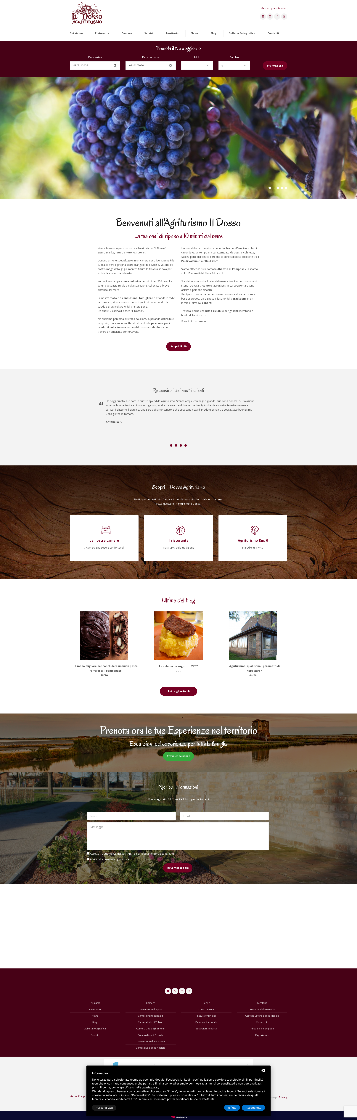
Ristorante (102, 33)
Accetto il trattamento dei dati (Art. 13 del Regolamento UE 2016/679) (132, 853)
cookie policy (150, 1087)
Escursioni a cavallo (206, 1022)
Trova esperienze (178, 756)
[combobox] (197, 65)
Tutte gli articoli (179, 691)
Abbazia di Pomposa (262, 1028)
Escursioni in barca (206, 1028)
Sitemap (272, 1097)
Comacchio (262, 1022)
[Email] (263, 16)
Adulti (197, 57)
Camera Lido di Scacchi (150, 1035)
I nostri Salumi (206, 1009)
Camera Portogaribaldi (150, 1015)
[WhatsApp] (270, 16)
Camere (127, 33)
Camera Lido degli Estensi (150, 1028)
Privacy (283, 1097)
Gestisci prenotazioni (273, 8)
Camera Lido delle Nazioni (150, 1047)
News (194, 33)
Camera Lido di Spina (151, 1009)
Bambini (234, 57)
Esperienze (262, 1035)
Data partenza (150, 57)
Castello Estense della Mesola (262, 1015)
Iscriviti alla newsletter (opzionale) (110, 859)
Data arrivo (95, 57)
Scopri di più (179, 346)
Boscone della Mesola (262, 1009)
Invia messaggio (178, 868)
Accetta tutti (253, 1107)
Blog (213, 33)
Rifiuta (232, 1107)
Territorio (171, 33)
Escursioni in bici (206, 1015)
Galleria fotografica (242, 33)
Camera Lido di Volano (150, 1022)
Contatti (273, 33)
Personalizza (104, 1107)
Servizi (148, 33)
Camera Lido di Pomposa (151, 1041)
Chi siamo (76, 33)
